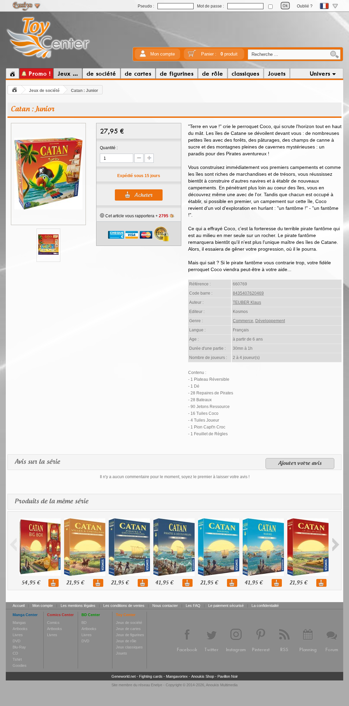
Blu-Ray (19, 647)
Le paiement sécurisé (226, 605)
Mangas (19, 623)
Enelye (156, 685)
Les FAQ (193, 605)
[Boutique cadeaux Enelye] (102, 215)
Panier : (219, 54)
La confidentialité (265, 605)
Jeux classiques (129, 647)
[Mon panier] (192, 55)
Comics (53, 623)
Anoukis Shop (202, 676)
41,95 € (164, 583)
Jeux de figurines (130, 635)
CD (15, 653)
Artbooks (20, 629)
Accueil (19, 605)
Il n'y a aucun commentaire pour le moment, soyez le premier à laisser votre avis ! (174, 476)
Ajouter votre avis (300, 463)
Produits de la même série (51, 501)
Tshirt (17, 659)
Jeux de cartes (128, 629)
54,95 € (30, 583)
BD (84, 623)
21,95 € (75, 583)
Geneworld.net (123, 676)
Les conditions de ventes (124, 605)
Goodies (20, 665)
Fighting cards (151, 676)
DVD (16, 641)
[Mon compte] (143, 55)
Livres (18, 635)
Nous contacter (165, 605)
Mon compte (162, 54)
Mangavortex (177, 676)
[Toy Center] (48, 59)
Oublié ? (305, 6)
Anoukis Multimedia (222, 685)
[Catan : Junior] (48, 208)
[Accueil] (12, 73)
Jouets (121, 653)
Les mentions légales (78, 605)
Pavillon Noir (227, 676)
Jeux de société (44, 90)
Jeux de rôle (126, 641)
